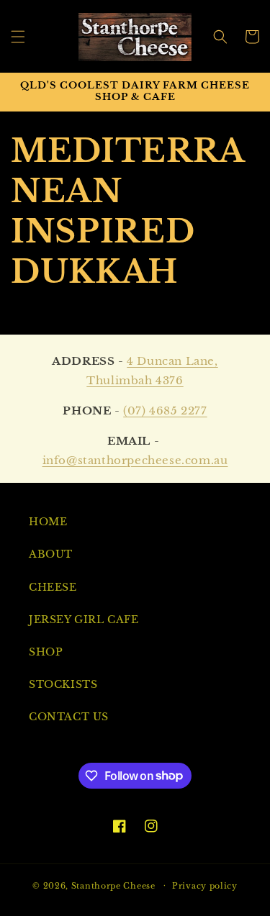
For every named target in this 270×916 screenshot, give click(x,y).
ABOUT (51, 554)
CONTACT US (69, 716)
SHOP (46, 651)
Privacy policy (205, 886)
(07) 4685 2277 (165, 410)
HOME (48, 521)
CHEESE (53, 587)
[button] (18, 37)
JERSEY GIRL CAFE (84, 619)
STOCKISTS (63, 684)
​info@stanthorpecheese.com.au (135, 460)
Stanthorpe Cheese (113, 885)
